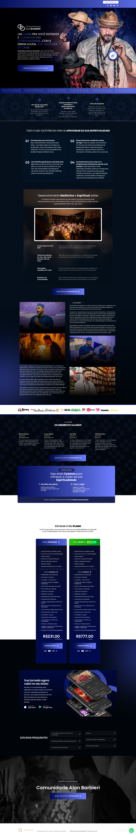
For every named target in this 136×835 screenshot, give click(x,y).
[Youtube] (114, 5)
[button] (59, 453)
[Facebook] (110, 5)
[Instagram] (107, 5)
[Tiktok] (117, 5)
